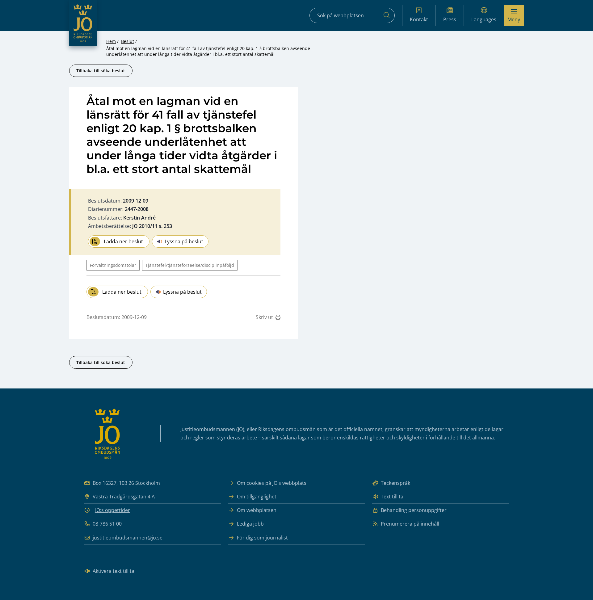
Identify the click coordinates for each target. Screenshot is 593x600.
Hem (111, 41)
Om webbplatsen (256, 510)
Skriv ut (264, 317)
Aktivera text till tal (114, 571)
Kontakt (419, 19)
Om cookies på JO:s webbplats (271, 483)
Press (449, 19)
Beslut (127, 41)
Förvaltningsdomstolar (113, 265)
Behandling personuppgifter (414, 510)
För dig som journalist (262, 537)
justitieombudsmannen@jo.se (127, 537)
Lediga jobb (250, 523)
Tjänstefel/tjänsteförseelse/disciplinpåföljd (189, 265)
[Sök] (387, 15)
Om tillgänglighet (256, 496)
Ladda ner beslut (123, 241)
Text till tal (393, 496)
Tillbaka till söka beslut (100, 70)
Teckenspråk (395, 483)
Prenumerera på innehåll (410, 523)
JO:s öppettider (112, 510)
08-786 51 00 (107, 523)
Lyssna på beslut (184, 241)
